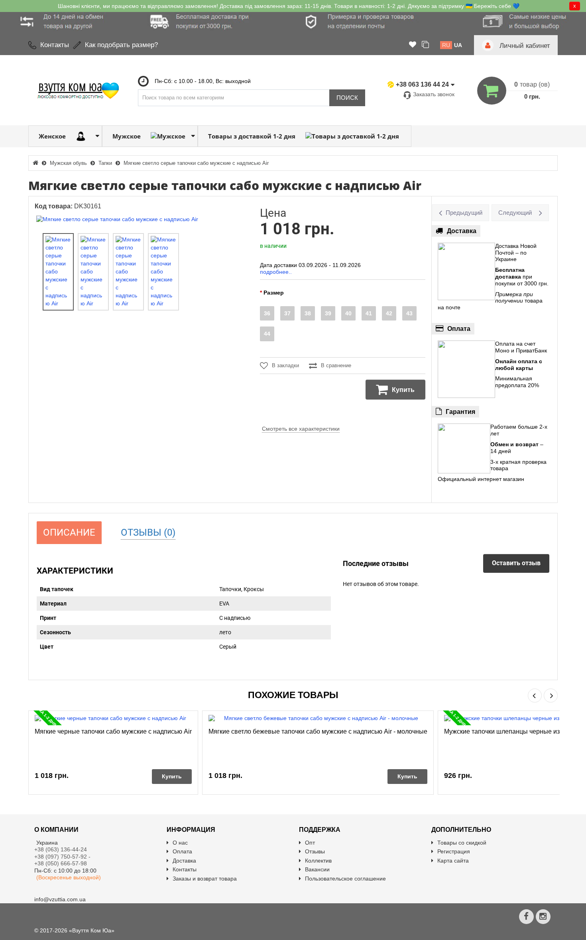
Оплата (182, 851)
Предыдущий (464, 212)
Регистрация (453, 851)
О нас (180, 842)
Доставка (184, 860)
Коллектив (318, 860)
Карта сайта (453, 860)
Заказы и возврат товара (205, 878)
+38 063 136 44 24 (422, 84)
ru (446, 45)
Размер (274, 292)
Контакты (54, 45)
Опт (310, 842)
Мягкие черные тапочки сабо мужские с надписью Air (113, 731)
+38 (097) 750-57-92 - (63, 856)
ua (458, 45)
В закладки (285, 365)
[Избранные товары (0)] (412, 45)
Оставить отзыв (516, 563)
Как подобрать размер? (121, 45)
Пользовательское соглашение (345, 878)
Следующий (515, 212)
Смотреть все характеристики (301, 428)
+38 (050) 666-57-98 (60, 863)
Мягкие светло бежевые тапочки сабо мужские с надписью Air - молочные (317, 731)
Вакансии (317, 869)
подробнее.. (276, 272)
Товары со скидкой (461, 842)
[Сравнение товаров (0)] (425, 45)
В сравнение (336, 365)
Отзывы (315, 851)
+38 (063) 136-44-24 (60, 849)
